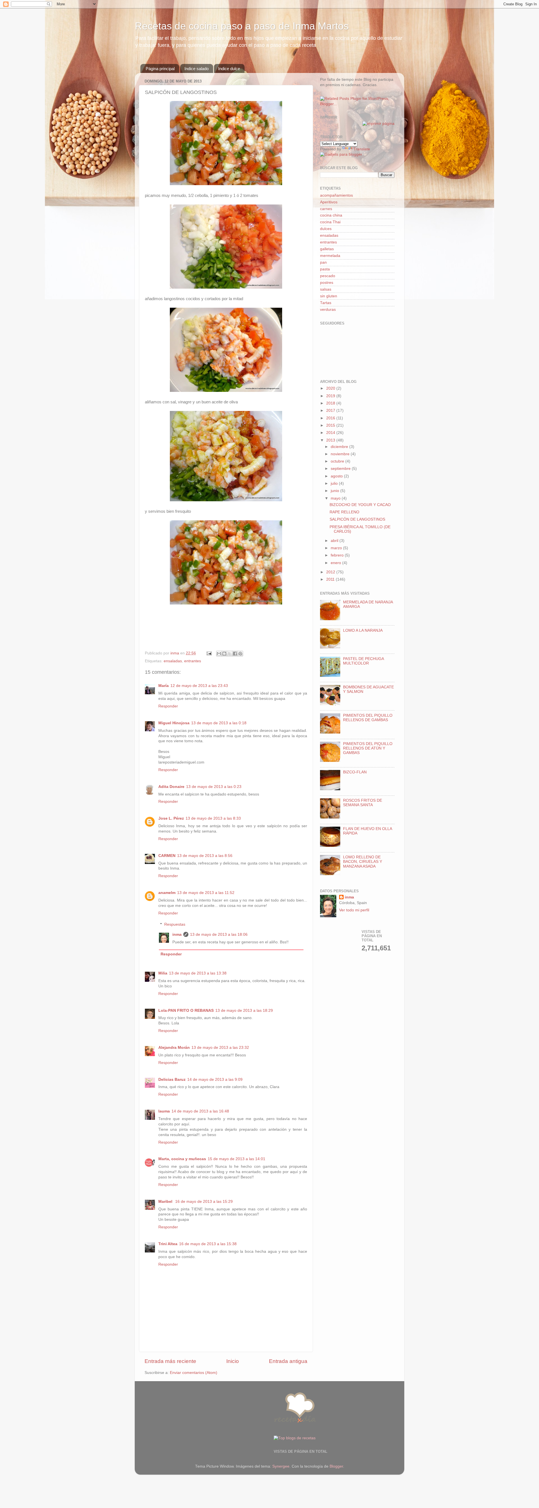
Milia (162, 973)
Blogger (336, 1466)
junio (335, 491)
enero (336, 563)
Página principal (160, 68)
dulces (326, 229)
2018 (331, 403)
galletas (327, 249)
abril (335, 541)
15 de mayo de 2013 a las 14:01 (236, 1159)
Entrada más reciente (170, 1361)
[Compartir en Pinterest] (240, 653)
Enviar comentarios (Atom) (193, 1373)
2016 (331, 418)
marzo (337, 548)
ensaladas (173, 661)
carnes (326, 209)
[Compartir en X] (229, 653)
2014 (331, 433)
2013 (331, 440)
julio (335, 483)
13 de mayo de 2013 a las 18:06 (219, 934)
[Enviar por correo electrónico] (219, 653)
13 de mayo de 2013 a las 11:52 (205, 893)
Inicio (232, 1361)
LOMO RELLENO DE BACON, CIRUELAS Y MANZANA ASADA (362, 861)
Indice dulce (229, 68)
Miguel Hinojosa (173, 723)
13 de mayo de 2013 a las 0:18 (218, 723)
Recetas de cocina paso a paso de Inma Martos (242, 26)
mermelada (330, 256)
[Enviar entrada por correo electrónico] (209, 653)
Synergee (280, 1466)
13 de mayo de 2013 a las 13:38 (198, 973)
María (163, 686)
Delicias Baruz (172, 1079)
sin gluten (328, 296)
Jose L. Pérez (171, 818)
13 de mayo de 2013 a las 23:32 (220, 1047)
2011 (331, 579)
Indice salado (196, 68)
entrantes (192, 661)
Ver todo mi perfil (354, 910)
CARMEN (166, 856)
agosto (337, 476)
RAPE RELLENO (344, 512)
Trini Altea (167, 1244)
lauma (164, 1111)
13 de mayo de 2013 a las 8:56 (204, 856)
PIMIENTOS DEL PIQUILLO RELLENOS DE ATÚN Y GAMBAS (367, 748)
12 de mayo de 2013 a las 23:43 (199, 686)
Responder (168, 706)
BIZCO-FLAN (355, 772)
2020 (331, 388)
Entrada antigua (288, 1361)
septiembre (341, 468)
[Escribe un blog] (224, 653)
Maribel (165, 1201)
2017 (331, 410)
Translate (361, 149)
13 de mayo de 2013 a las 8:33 (213, 818)
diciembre (340, 447)
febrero (338, 555)
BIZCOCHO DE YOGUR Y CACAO (360, 505)
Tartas (325, 303)
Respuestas (174, 924)
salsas (325, 289)
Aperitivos (328, 202)
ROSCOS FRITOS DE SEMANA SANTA (362, 802)
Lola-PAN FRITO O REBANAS (186, 1010)
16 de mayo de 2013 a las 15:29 (204, 1201)
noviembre (341, 454)
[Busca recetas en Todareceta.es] (295, 1438)
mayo (336, 498)
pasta (325, 269)
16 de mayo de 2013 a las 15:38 (208, 1244)
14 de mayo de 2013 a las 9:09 (215, 1079)
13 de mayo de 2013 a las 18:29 (244, 1010)
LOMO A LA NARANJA (363, 630)
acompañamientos (336, 195)
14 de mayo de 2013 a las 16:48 (200, 1111)
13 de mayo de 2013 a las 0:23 (213, 787)
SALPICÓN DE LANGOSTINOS (357, 519)
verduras (328, 309)
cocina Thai (330, 222)
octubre (338, 461)
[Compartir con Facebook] (235, 653)
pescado (327, 276)
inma (177, 934)
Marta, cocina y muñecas (182, 1159)
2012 (331, 572)
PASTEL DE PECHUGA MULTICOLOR (363, 661)
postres (326, 283)
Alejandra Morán (174, 1047)
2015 (331, 425)
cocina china (331, 215)
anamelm (166, 893)
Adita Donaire (171, 787)
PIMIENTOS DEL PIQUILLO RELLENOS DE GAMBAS (367, 717)
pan (323, 262)
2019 (331, 396)
